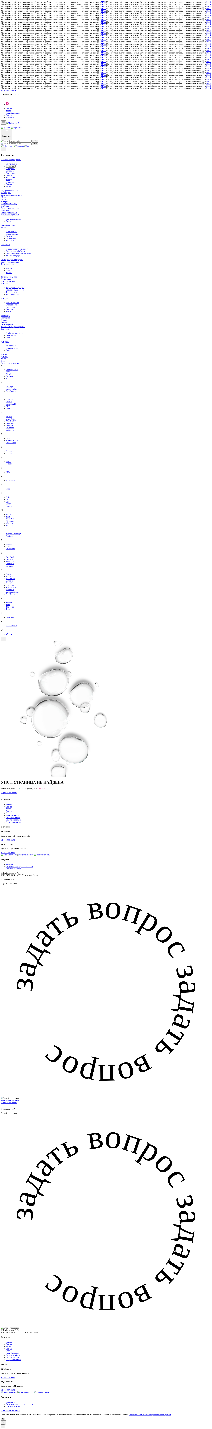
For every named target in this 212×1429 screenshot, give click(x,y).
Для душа (5, 342)
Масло (3, 199)
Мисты (9, 268)
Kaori (8, 489)
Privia (8, 546)
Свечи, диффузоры (9, 213)
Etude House (11, 443)
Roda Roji (10, 561)
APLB (8, 374)
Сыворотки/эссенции (10, 262)
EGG (8, 438)
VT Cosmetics (11, 626)
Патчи (8, 221)
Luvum (9, 506)
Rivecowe (10, 559)
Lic (7, 502)
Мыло (3, 359)
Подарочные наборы (9, 190)
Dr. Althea (10, 428)
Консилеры (5, 316)
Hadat (8, 462)
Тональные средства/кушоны (13, 327)
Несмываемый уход (9, 204)
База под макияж (8, 281)
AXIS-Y (9, 378)
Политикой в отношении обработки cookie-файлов (150, 1415)
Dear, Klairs (10, 419)
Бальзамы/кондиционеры (11, 195)
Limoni (9, 504)
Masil (8, 517)
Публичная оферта (13, 869)
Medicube (10, 521)
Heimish (9, 464)
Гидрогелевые (12, 234)
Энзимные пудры (13, 255)
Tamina (9, 602)
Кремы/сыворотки (13, 219)
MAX (103, 2)
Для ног (4, 354)
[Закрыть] (3, 149)
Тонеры (9, 273)
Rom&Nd (10, 564)
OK (3, 1419)
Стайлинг (5, 206)
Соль (8, 337)
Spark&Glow (11, 587)
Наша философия (13, 113)
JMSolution (10, 480)
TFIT (8, 605)
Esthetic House (12, 440)
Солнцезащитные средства (12, 260)
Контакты (10, 117)
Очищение (5, 245)
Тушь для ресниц (13, 294)
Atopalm (9, 376)
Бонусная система (13, 822)
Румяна (4, 322)
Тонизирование (7, 264)
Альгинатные (11, 232)
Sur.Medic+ (10, 594)
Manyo (8, 514)
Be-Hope (9, 387)
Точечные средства (9, 277)
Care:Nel (9, 399)
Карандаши (10, 307)
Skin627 (9, 583)
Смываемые (11, 238)
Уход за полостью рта (10, 363)
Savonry (9, 574)
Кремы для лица (8, 225)
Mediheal (9, 523)
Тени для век (11, 292)
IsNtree (9, 472)
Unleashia (10, 617)
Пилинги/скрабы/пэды (15, 251)
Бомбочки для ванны (14, 333)
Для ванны (5, 329)
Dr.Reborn (10, 430)
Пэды (8, 270)
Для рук (4, 357)
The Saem (10, 607)
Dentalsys (9, 423)
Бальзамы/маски (12, 303)
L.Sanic (9, 497)
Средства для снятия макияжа (18, 253)
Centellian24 (11, 404)
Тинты (9, 311)
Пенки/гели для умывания (17, 249)
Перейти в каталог (9, 793)
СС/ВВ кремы (7, 324)
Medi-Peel (10, 519)
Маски (4, 197)
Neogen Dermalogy (13, 534)
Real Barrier (10, 557)
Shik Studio (10, 576)
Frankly (9, 453)
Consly (8, 408)
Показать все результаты (11, 160)
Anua (8, 372)
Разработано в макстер (10, 1100)
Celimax (9, 402)
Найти (35, 141)
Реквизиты (10, 864)
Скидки (9, 108)
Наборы (4, 201)
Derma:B (9, 425)
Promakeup (10, 549)
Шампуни (5, 210)
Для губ (4, 298)
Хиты (8, 111)
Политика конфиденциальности (19, 867)
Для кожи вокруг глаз (10, 215)
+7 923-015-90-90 (8, 853)
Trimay (8, 609)
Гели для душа (12, 348)
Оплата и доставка (13, 820)
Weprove (9, 634)
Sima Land (10, 581)
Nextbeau (9, 536)
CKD (8, 406)
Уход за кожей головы (10, 208)
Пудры (4, 320)
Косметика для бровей (15, 290)
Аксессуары (6, 193)
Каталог (9, 804)
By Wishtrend (11, 391)
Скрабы (9, 350)
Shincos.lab (10, 579)
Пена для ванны (12, 335)
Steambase (10, 590)
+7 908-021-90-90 (8, 840)
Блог (8, 813)
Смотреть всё (11, 164)
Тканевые (10, 240)
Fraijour (9, 451)
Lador (8, 499)
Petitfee (9, 544)
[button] (106, 988)
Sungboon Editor (12, 592)
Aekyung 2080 (12, 370)
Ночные (9, 236)
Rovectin (9, 566)
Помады (9, 309)
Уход (3, 361)
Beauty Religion (12, 389)
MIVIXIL (10, 525)
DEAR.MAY (11, 421)
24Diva (9, 417)
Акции (9, 115)
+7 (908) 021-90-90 (9, 90)
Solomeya (10, 585)
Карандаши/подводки (15, 288)
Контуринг (5, 318)
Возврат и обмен (13, 818)
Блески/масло (11, 305)
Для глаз (4, 283)
